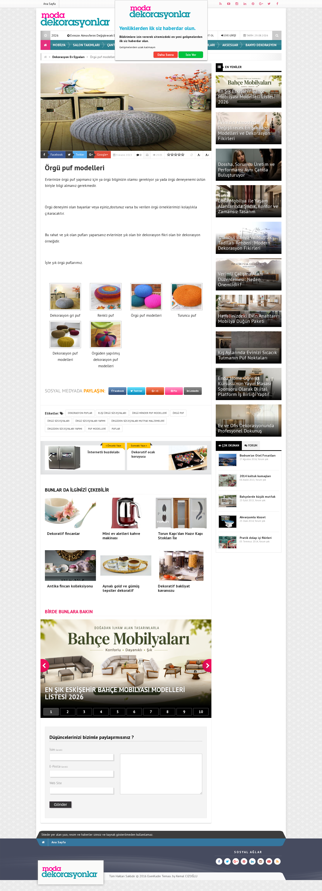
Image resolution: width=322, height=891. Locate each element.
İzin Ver (191, 55)
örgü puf (178, 413)
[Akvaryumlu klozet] (227, 527)
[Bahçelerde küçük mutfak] (227, 507)
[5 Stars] (182, 154)
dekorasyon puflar (80, 413)
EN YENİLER (233, 67)
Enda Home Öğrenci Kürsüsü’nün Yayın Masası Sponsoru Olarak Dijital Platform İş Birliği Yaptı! (244, 386)
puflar (116, 428)
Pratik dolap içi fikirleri (256, 538)
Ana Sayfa (49, 4)
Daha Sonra (165, 55)
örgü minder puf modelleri (149, 413)
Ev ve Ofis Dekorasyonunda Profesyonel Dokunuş (246, 428)
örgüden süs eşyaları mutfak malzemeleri (137, 420)
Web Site (56, 783)
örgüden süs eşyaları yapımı (64, 428)
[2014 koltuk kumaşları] (227, 486)
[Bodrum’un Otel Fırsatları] (227, 465)
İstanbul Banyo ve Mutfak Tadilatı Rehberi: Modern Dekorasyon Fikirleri (245, 242)
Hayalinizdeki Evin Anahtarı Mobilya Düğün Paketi (247, 318)
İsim (56, 749)
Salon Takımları (86, 45)
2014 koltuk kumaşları (255, 476)
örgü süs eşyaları (58, 420)
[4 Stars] (179, 154)
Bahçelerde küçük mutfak (257, 497)
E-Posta (59, 766)
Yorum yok (263, 459)
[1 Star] (168, 154)
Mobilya (59, 45)
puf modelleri (97, 428)
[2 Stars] (172, 154)
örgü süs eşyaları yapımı (90, 420)
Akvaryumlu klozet (253, 517)
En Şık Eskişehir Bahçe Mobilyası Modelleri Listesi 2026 (246, 96)
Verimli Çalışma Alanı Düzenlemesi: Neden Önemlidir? (240, 279)
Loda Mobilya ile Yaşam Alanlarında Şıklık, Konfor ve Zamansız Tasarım (248, 206)
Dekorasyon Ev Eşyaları (68, 57)
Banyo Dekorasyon (261, 45)
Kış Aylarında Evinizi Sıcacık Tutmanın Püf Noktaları (247, 355)
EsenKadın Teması (159, 876)
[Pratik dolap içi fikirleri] (227, 548)
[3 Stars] (175, 154)
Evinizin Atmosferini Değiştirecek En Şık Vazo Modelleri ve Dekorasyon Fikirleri (244, 130)
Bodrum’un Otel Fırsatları (258, 455)
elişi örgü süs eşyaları (112, 413)
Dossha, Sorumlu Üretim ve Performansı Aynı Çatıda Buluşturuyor (246, 169)
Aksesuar (230, 45)
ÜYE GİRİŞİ (229, 35)
